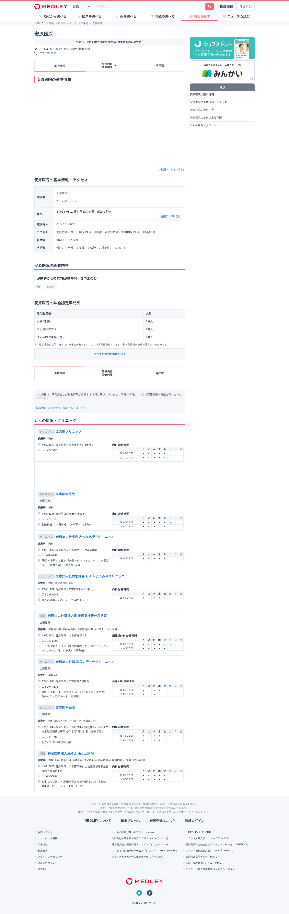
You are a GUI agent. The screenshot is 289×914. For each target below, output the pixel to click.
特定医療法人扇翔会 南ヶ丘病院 (71, 753)
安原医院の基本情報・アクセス (208, 102)
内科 (39, 286)
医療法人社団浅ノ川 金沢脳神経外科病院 (77, 615)
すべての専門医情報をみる (110, 353)
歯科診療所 (46, 494)
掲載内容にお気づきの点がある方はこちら (61, 407)
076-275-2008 (48, 53)
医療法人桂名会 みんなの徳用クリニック (85, 536)
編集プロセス (130, 820)
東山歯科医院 (65, 494)
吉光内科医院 (65, 707)
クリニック (46, 431)
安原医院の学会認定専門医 (206, 117)
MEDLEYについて (98, 820)
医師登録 (226, 6)
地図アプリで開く (172, 169)
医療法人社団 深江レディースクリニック (85, 661)
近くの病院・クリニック (204, 125)
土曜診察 (45, 500)
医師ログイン (194, 820)
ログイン (245, 6)
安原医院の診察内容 (202, 109)
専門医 (160, 65)
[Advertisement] (111, 475)
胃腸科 (51, 286)
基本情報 (59, 65)
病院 (42, 615)
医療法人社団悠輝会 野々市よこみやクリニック (90, 576)
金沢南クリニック (69, 431)
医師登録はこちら (163, 820)
